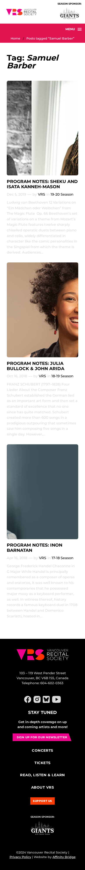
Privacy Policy (20, 857)
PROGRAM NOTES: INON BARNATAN (34, 547)
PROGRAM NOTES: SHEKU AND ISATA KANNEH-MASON (42, 184)
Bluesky (46, 699)
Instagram (37, 699)
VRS (41, 194)
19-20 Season (62, 194)
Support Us (42, 800)
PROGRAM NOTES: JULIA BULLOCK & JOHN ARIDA (35, 366)
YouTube (56, 699)
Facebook (27, 699)
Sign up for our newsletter (42, 737)
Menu (70, 29)
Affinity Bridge (64, 857)
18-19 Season (62, 376)
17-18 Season (62, 558)
